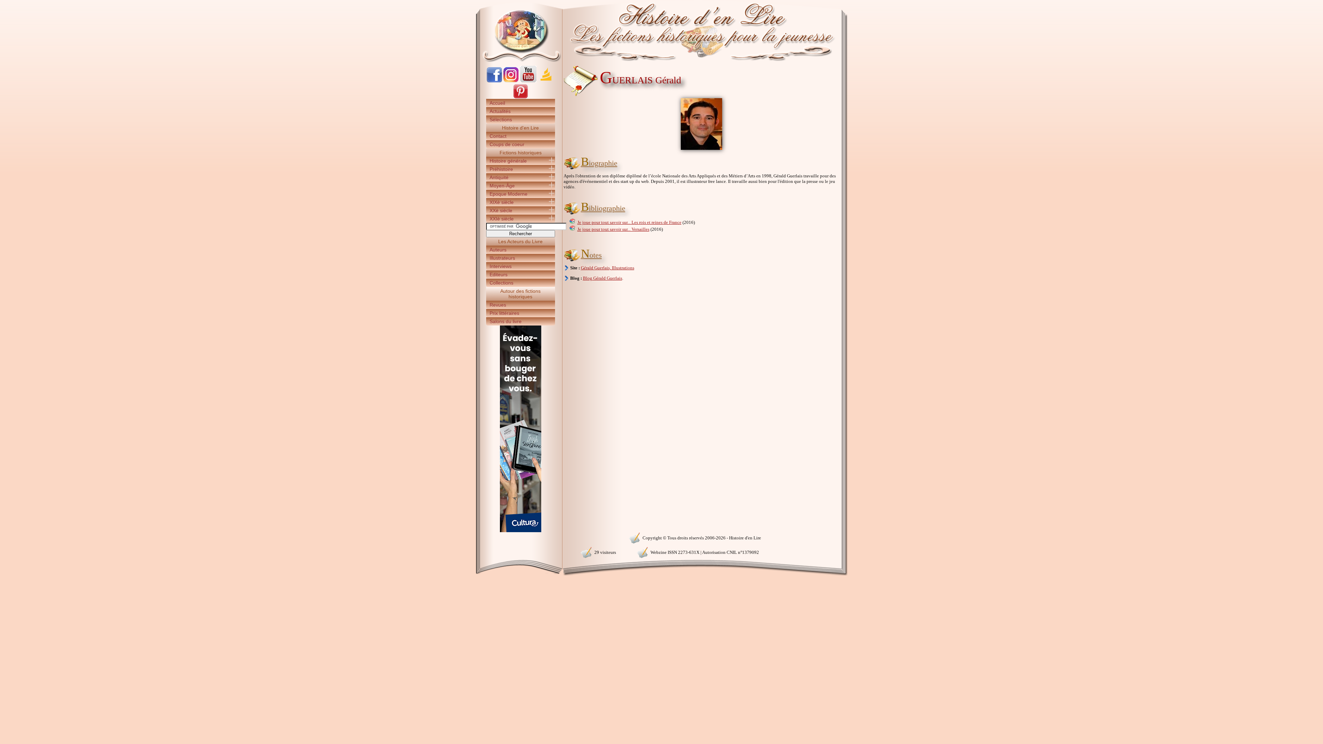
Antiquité (499, 177)
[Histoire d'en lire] (661, 31)
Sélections (501, 119)
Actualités (500, 111)
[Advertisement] (868, 120)
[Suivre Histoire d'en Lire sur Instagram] (511, 80)
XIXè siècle (502, 202)
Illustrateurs (502, 258)
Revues (498, 305)
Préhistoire (501, 169)
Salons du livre (506, 321)
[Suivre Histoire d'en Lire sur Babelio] (546, 80)
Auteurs (498, 249)
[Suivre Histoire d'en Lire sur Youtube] (528, 80)
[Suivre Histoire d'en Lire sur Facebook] (494, 80)
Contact (498, 136)
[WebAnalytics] (520, 537)
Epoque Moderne (508, 194)
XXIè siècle (502, 218)
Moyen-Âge (502, 185)
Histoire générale (508, 161)
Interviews (501, 266)
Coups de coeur (507, 144)
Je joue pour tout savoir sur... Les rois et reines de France (629, 222)
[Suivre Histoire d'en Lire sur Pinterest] (520, 97)
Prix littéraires (504, 313)
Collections (501, 283)
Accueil (497, 103)
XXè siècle (501, 210)
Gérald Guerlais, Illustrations (607, 267)
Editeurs (498, 274)
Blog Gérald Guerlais (602, 278)
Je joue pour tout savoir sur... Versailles (613, 229)
